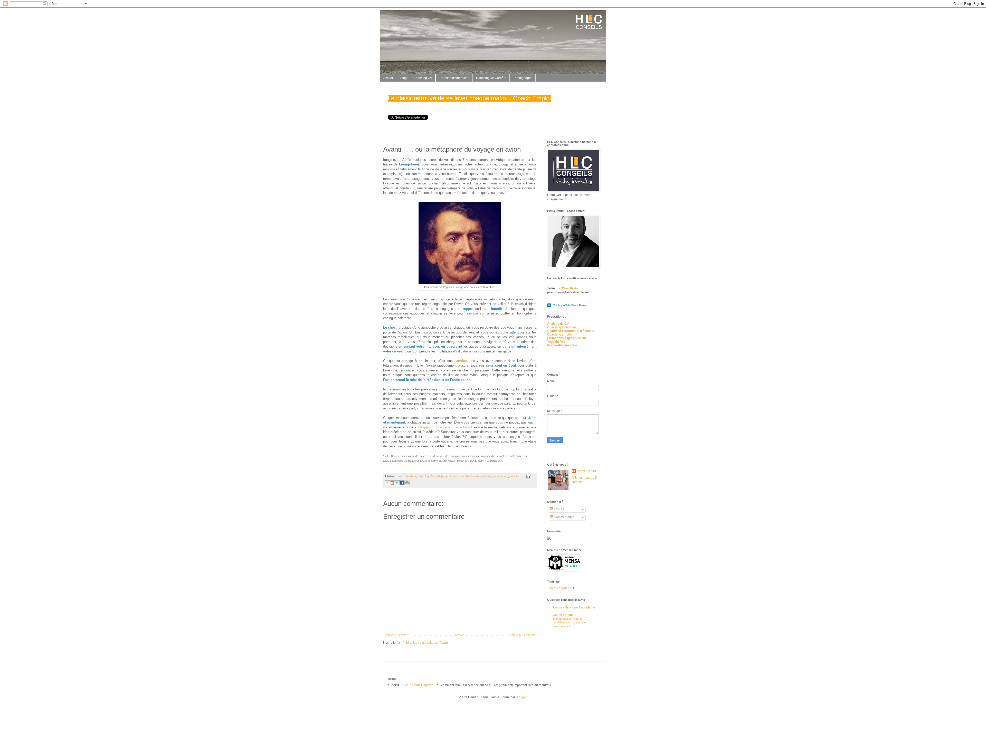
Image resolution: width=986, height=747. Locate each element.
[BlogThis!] (392, 482)
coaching (423, 476)
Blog (403, 78)
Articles (558, 509)
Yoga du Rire (556, 341)
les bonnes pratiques (479, 476)
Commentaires (563, 517)
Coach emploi (563, 615)
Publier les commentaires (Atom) (425, 642)
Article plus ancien (522, 635)
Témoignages (522, 78)
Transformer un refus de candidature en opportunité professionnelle (569, 622)
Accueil (388, 78)
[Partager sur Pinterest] (407, 482)
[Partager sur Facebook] (402, 482)
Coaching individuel (561, 327)
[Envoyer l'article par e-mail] (528, 476)
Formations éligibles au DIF (567, 338)
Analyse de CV (558, 324)
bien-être (410, 476)
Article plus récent (396, 635)
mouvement (501, 476)
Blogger (521, 697)
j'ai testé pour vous (452, 476)
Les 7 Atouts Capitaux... (419, 685)
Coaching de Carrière (491, 78)
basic (400, 476)
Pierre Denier (586, 471)
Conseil (435, 476)
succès (514, 476)
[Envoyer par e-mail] (387, 482)
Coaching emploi (559, 334)
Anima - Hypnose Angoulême (574, 607)
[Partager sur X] (397, 482)
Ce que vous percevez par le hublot (445, 427)
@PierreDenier (569, 288)
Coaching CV (422, 78)
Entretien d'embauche (454, 78)
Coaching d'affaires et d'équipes (570, 331)
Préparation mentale (562, 345)
